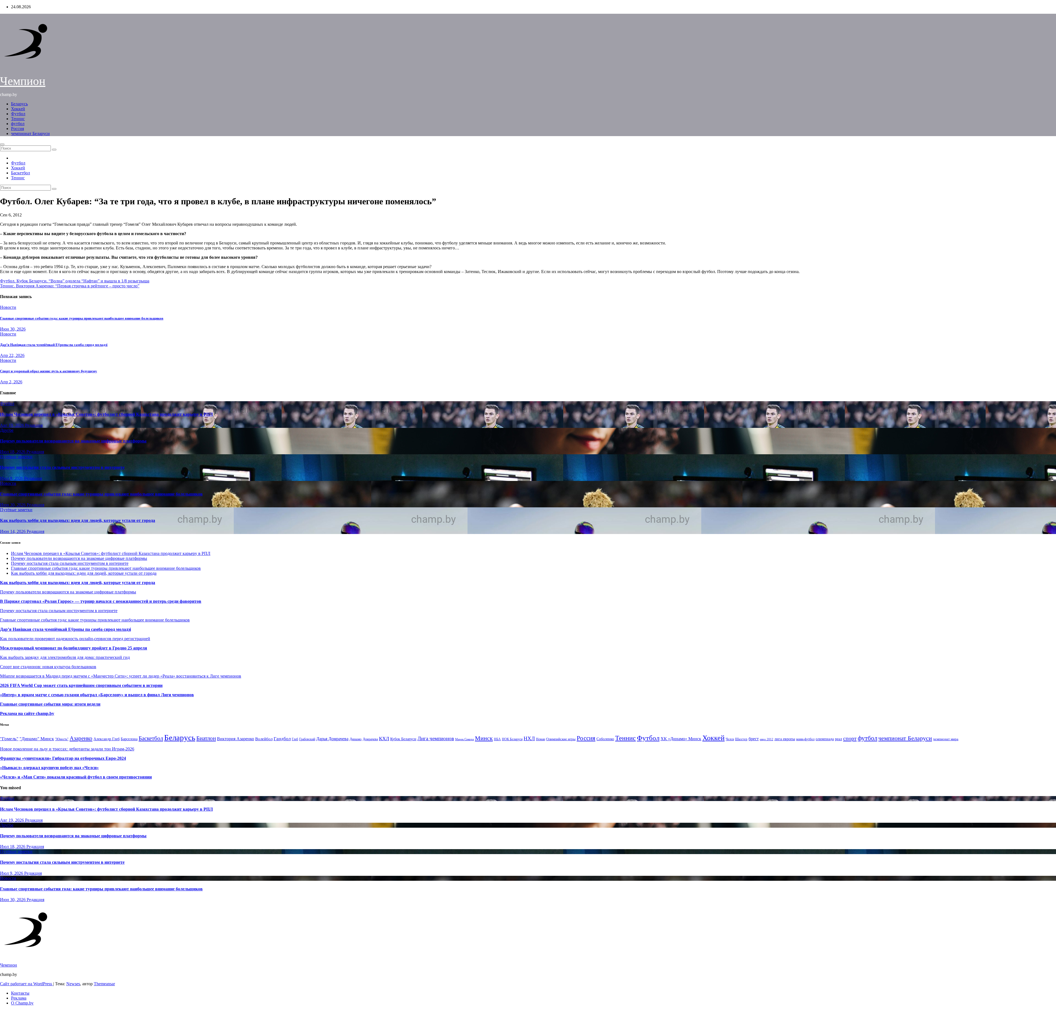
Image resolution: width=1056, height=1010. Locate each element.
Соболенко (605, 739)
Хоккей (18, 108)
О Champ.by (22, 1003)
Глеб (295, 739)
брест (754, 738)
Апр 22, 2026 (12, 355)
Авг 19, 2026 (12, 425)
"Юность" (61, 739)
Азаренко (81, 738)
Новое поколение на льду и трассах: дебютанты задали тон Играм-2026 (67, 749)
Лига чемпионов (435, 738)
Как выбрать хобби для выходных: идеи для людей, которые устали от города (77, 520)
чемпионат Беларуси (30, 133)
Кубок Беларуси (403, 739)
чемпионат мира (945, 739)
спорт (850, 738)
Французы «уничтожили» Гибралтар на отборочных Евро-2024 (63, 758)
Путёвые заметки (16, 456)
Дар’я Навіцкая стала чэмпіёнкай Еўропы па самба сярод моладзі (54, 345)
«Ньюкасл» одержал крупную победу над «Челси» (49, 767)
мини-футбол (805, 739)
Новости (8, 307)
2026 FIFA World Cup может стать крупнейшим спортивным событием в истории (81, 685)
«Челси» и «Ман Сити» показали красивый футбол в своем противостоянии (76, 777)
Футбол (18, 113)
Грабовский (307, 739)
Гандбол (282, 738)
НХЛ (529, 738)
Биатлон (206, 738)
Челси (730, 739)
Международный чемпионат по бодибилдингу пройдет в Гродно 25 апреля (73, 648)
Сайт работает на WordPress (26, 983)
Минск (484, 738)
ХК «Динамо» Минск (681, 738)
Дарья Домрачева (332, 738)
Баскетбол (20, 172)
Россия (17, 128)
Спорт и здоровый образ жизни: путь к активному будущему (48, 371)
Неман (540, 739)
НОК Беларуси (512, 739)
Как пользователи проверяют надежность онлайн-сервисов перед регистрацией (75, 638)
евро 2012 (766, 739)
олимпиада (825, 739)
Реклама (18, 998)
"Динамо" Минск (37, 738)
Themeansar (104, 983)
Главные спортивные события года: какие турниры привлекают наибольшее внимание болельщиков (81, 318)
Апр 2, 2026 (11, 381)
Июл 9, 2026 (12, 478)
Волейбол (264, 738)
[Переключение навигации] (2, 144)
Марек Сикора (464, 739)
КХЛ (384, 738)
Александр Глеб (107, 739)
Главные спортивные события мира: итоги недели (50, 704)
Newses (73, 983)
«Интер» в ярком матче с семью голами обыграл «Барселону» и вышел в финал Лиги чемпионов (97, 694)
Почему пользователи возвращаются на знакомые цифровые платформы (73, 441)
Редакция (34, 425)
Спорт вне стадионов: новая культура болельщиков (48, 666)
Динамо (356, 739)
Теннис (18, 118)
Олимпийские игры (561, 739)
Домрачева (370, 739)
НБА (497, 739)
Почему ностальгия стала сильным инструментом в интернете (62, 467)
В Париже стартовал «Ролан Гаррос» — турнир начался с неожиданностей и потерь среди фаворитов (100, 601)
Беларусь (19, 103)
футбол (17, 123)
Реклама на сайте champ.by (27, 713)
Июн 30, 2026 (13, 329)
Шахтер (741, 739)
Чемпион (22, 81)
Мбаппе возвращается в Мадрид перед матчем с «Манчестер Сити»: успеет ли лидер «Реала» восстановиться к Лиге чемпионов (120, 676)
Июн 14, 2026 (13, 531)
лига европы (784, 739)
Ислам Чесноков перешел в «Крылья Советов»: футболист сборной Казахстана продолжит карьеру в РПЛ (106, 414)
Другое (6, 430)
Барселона (129, 739)
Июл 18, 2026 (13, 451)
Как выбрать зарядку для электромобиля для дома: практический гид (65, 657)
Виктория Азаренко (235, 738)
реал (838, 739)
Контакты (20, 993)
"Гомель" (9, 738)
